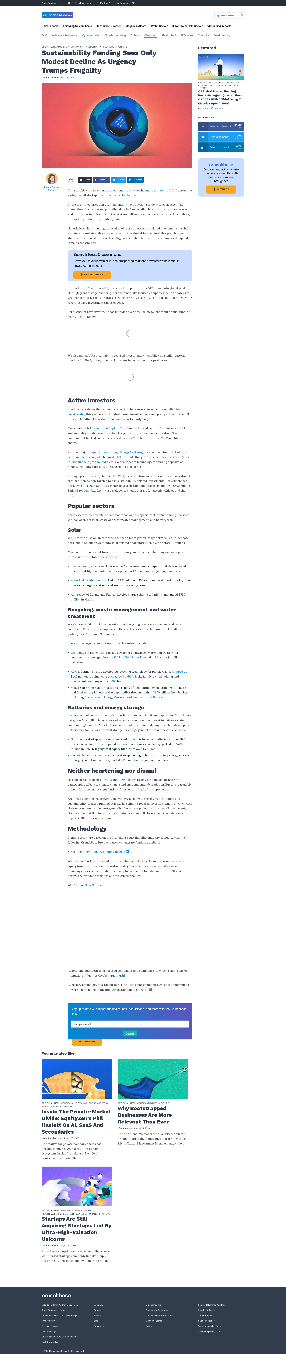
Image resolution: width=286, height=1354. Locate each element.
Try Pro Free (103, 2)
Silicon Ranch (80, 566)
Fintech (135, 35)
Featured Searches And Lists (212, 1304)
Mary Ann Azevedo (52, 1138)
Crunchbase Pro (153, 1304)
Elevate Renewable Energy (88, 755)
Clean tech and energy (55, 46)
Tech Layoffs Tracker (109, 26)
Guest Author (125, 1128)
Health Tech (169, 35)
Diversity (203, 35)
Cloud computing (115, 35)
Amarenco (78, 594)
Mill (73, 688)
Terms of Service (50, 1325)
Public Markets (98, 1103)
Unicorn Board (50, 26)
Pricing (149, 1325)
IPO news (187, 35)
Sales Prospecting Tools (209, 1331)
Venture (122, 46)
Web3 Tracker (159, 26)
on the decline (126, 195)
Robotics (47, 1106)
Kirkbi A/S (129, 676)
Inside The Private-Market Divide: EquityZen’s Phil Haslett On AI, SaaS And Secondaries (76, 1121)
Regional (203, 85)
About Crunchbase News (53, 1310)
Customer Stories (154, 1320)
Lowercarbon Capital (104, 428)
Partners (98, 1315)
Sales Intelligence (206, 1320)
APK (74, 671)
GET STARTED (223, 189)
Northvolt (77, 739)
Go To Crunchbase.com (79, 2)
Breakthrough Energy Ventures (121, 452)
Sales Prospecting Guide (209, 1325)
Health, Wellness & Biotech (58, 1213)
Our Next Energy (95, 490)
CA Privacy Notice (50, 1341)
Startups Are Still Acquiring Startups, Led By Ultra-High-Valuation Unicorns (76, 1229)
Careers (97, 1310)
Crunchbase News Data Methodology (59, 1315)
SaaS (44, 35)
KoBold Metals (106, 462)
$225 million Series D (128, 657)
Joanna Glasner (50, 77)
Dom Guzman (93, 885)
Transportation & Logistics (99, 46)
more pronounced (158, 190)
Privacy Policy (48, 1320)
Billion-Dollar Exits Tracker (187, 26)
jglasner (52, 189)
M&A (85, 1103)
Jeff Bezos (88, 457)
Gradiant (77, 653)
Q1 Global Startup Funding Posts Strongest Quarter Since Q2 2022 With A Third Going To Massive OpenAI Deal (220, 97)
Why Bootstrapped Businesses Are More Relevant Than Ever (145, 1115)
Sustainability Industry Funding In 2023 (98, 852)
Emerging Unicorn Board (77, 26)
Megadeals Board (136, 26)
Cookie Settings (49, 1331)
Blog (96, 1320)
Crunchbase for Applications (159, 1315)
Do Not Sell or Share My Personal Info (60, 1336)
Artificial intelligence (64, 35)
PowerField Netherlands (87, 580)
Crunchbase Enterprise (157, 1310)
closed (106, 657)
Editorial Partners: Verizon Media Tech (60, 1304)
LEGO (112, 681)
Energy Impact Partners (149, 697)
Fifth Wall (117, 476)
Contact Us (99, 1325)
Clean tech (150, 35)
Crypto (74, 1210)
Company (98, 1304)
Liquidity (75, 1103)
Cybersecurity (91, 35)
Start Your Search (94, 275)
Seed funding (222, 35)
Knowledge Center (207, 1310)
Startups (76, 46)
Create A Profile (205, 1315)
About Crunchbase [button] (50, 2)
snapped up (179, 671)
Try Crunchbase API (125, 2)
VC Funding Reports (219, 26)
